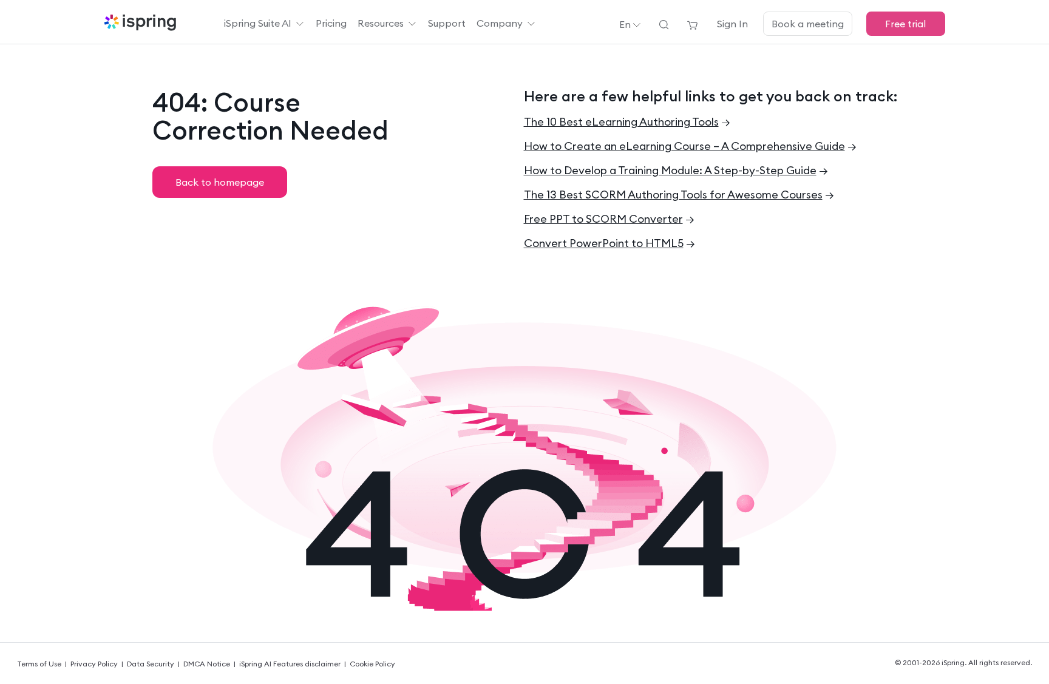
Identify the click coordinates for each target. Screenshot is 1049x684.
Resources (381, 23)
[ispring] (140, 24)
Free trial (905, 24)
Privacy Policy (94, 663)
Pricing (331, 23)
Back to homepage (219, 182)
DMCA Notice (206, 663)
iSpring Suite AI (257, 23)
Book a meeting (808, 24)
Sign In (732, 24)
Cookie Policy (372, 663)
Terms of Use (39, 663)
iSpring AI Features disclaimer (290, 663)
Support (447, 23)
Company (500, 23)
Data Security (150, 663)
